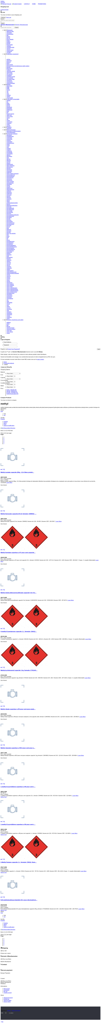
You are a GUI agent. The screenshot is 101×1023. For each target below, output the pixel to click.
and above (12, 393)
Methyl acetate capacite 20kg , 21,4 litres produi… (17, 472)
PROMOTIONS (42, 4)
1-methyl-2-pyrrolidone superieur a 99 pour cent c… (18, 786)
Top (2, 1021)
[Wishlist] (2, 469)
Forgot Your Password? (14, 349)
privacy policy (7, 1001)
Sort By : (3, 417)
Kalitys (9, 1010)
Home (5, 362)
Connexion (6, 990)
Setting (2, 1)
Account (3, 2)
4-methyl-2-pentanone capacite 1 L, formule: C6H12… (19, 631)
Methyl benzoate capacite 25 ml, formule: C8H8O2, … (18, 514)
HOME (34, 4)
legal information (16, 1010)
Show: (2, 410)
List (4, 415)
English (20, 4)
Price (5, 424)
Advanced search (8, 997)
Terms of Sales (7, 1000)
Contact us (3, 967)
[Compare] (4, 469)
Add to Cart (4, 797)
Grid (2, 411)
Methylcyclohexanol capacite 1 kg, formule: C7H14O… (19, 670)
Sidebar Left (3, 367)
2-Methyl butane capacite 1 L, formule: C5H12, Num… (19, 862)
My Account (7, 988)
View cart (8, 17)
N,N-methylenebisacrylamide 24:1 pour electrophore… (19, 900)
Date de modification (9, 425)
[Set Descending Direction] (8, 428)
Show (2, 433)
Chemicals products (9, 363)
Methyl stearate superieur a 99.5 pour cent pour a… (18, 748)
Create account (8, 992)
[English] (15, 4)
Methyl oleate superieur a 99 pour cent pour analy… (18, 709)
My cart (5, 991)
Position (3, 419)
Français (9, 4)
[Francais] (4, 4)
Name (5, 423)
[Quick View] (1, 469)
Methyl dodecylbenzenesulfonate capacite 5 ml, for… (18, 592)
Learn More (9, 482)
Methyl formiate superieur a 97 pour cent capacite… (18, 552)
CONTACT (27, 4)
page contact (40, 359)
